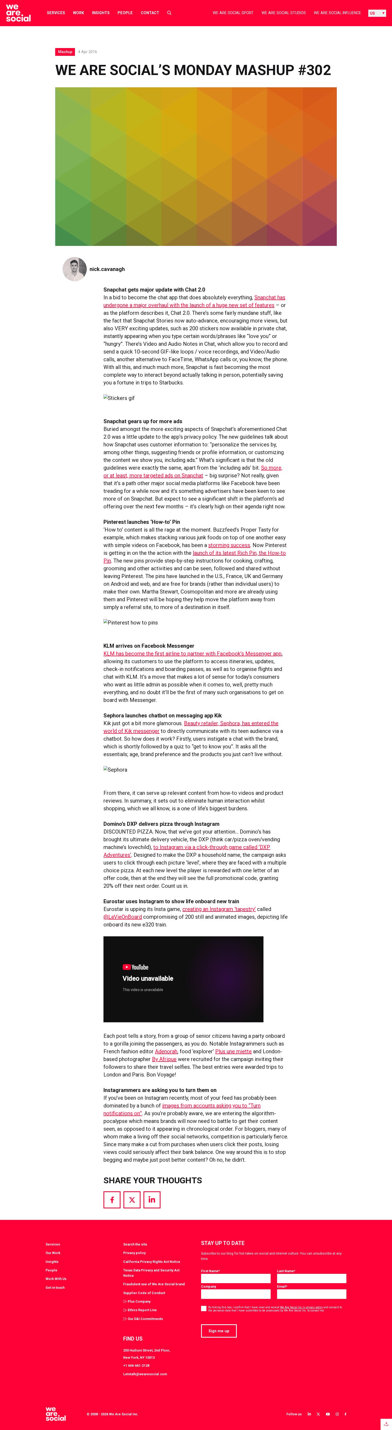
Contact (150, 13)
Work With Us (56, 1279)
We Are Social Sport (233, 13)
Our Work (53, 1253)
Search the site (135, 1244)
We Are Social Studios (284, 13)
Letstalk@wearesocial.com (145, 1374)
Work (78, 13)
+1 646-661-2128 (136, 1366)
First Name (210, 1271)
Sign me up (219, 1331)
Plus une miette (233, 1051)
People (125, 13)
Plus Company (139, 1301)
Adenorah (166, 1051)
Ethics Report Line (142, 1310)
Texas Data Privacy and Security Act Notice (151, 1273)
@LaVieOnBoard (122, 917)
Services (56, 13)
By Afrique (164, 1059)
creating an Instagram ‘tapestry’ (219, 909)
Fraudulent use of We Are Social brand (154, 1284)
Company (208, 1286)
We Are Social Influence (337, 13)
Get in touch (55, 1288)
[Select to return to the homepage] (14, 13)
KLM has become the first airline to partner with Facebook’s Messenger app (192, 653)
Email (282, 1286)
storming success (229, 545)
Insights (101, 13)
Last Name (286, 1271)
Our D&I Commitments (145, 1319)
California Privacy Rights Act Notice (151, 1262)
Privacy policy (134, 1253)
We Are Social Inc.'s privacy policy (301, 1307)
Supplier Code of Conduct (144, 1293)
